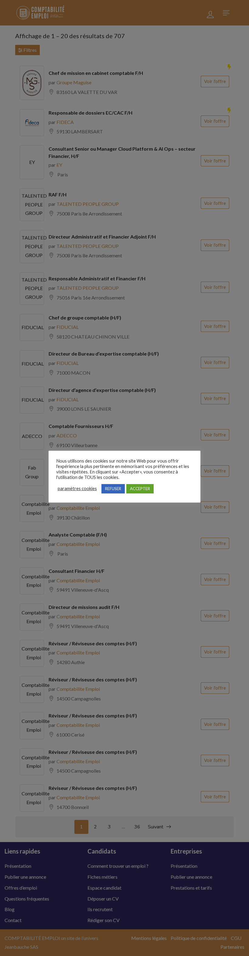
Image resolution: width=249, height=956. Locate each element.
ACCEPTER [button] (140, 488)
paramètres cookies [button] (77, 488)
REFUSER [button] (113, 488)
